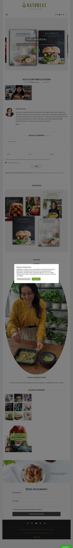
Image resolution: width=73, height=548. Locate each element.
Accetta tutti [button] (36, 279)
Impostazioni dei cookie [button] (24, 279)
